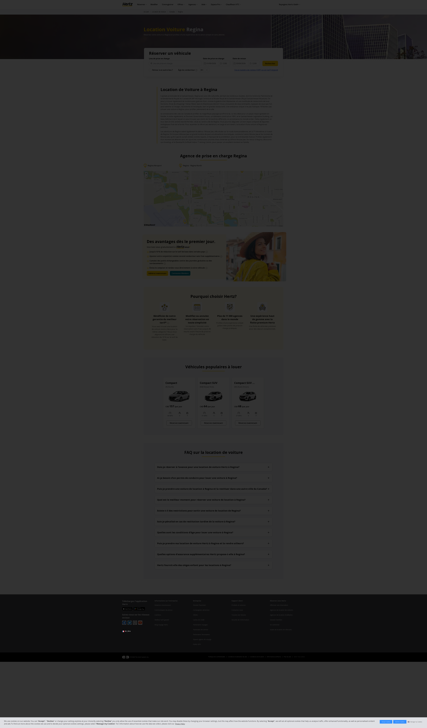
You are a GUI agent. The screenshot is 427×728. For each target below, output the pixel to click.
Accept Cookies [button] (386, 722)
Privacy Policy (180, 724)
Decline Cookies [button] (400, 722)
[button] (415, 722)
